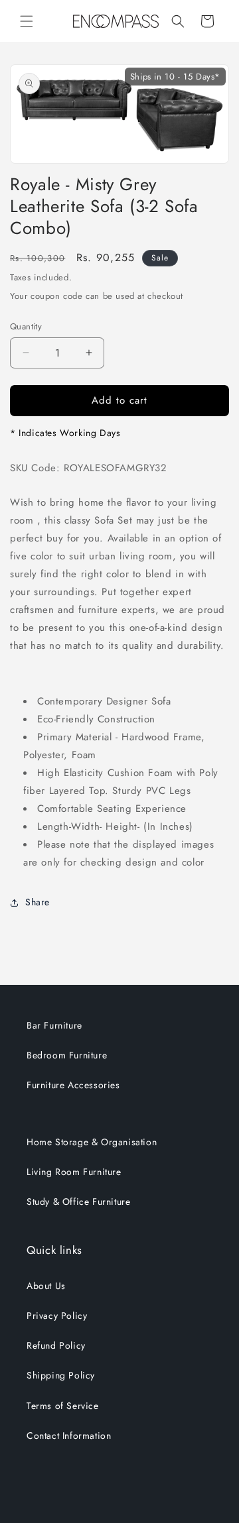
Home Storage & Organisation (92, 1142)
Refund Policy (56, 1345)
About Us (46, 1285)
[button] (26, 21)
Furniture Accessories (73, 1085)
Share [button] (37, 902)
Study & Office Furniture (78, 1201)
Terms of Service (63, 1405)
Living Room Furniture (74, 1171)
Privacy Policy (57, 1315)
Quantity (26, 326)
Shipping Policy (61, 1375)
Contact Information (69, 1435)
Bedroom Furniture (67, 1055)
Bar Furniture (54, 1025)
